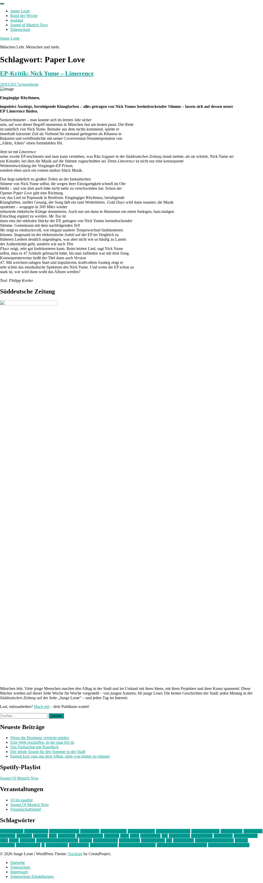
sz (43, 845)
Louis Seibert (202, 836)
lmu (165, 836)
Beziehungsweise (205, 831)
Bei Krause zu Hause (173, 831)
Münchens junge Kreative (57, 840)
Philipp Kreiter (153, 840)
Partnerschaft (129, 840)
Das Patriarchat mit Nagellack (34, 747)
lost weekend (179, 836)
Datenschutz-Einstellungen (32, 876)
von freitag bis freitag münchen (182, 845)
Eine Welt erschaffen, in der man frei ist (42, 742)
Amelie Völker (36, 831)
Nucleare (75, 854)
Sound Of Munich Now (19, 778)
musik (14, 840)
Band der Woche (23, 15)
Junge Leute (20, 11)
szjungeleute (28, 84)
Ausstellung (89, 831)
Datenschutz (20, 29)
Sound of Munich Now (29, 25)
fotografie (24, 836)
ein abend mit (231, 831)
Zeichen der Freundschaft (228, 845)
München (27, 840)
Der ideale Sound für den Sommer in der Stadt (47, 751)
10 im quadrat (21, 800)
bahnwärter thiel (113, 831)
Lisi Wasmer (150, 836)
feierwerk (7, 836)
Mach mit (41, 706)
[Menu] (2, 3)
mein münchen (246, 836)
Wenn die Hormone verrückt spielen (39, 737)
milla (4, 840)
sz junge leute (57, 845)
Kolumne (111, 836)
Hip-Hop (40, 836)
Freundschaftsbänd (25, 809)
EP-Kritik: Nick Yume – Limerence (47, 73)
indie (53, 836)
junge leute (67, 836)
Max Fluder (223, 836)
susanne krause (28, 845)
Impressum (19, 872)
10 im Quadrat (11, 831)
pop (169, 840)
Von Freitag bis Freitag (137, 845)
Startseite (17, 862)
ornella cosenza (105, 840)
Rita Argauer (183, 840)
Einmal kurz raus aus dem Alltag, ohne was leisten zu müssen (60, 756)
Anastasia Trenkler (64, 831)
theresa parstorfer (104, 845)
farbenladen (252, 831)
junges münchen (90, 836)
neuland (16, 20)
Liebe (134, 836)
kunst (124, 836)
